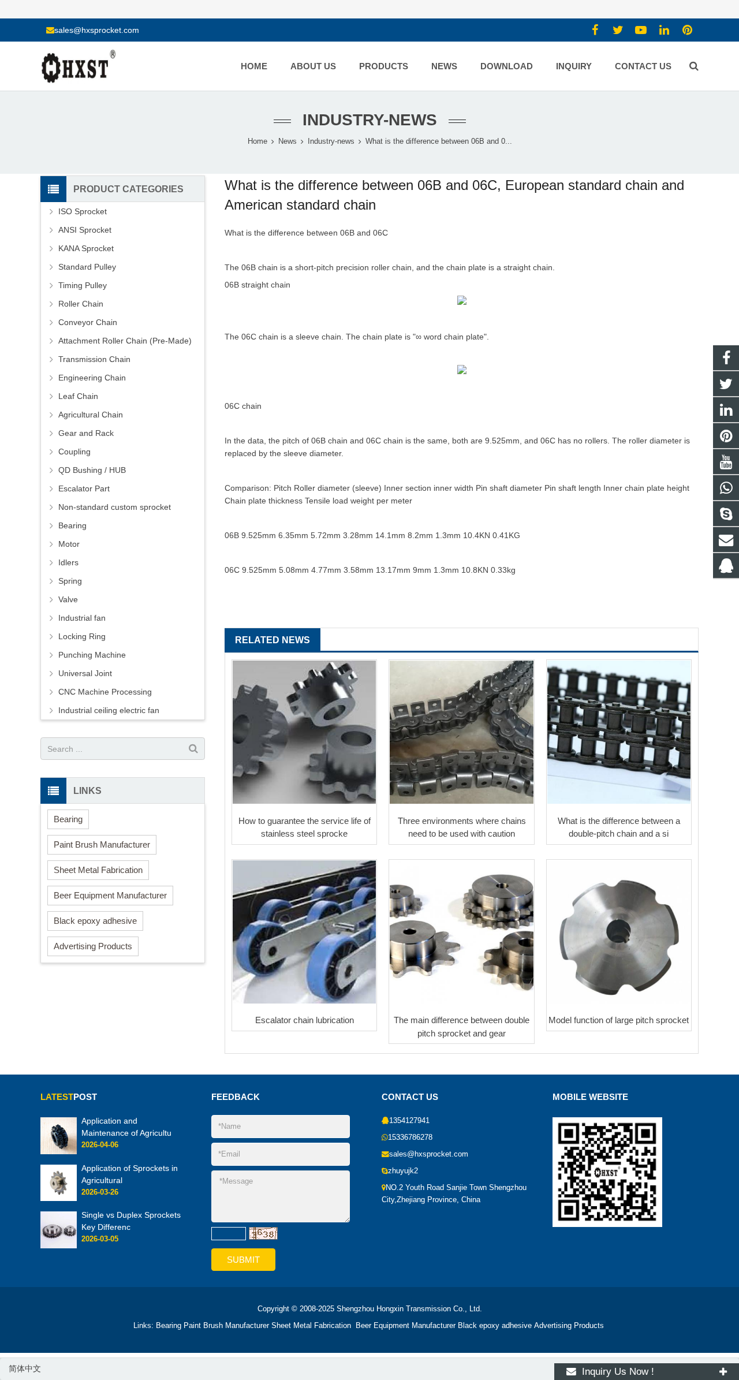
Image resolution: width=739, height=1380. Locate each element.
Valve (68, 599)
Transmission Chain (94, 359)
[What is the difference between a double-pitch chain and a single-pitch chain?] (619, 732)
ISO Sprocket (82, 211)
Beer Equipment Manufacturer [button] (110, 895)
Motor (69, 544)
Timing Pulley (82, 285)
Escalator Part (84, 488)
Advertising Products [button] (93, 946)
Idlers (68, 562)
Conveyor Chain (87, 322)
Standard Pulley (87, 266)
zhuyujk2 (403, 1171)
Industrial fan (82, 617)
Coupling (74, 451)
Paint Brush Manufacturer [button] (102, 844)
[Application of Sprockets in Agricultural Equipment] (58, 1199)
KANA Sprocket (86, 248)
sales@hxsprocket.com (96, 30)
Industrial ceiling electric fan (108, 710)
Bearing (72, 525)
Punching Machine (92, 654)
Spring (70, 580)
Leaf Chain (78, 396)
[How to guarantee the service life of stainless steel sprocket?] (304, 732)
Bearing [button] (68, 819)
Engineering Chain (92, 377)
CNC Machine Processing (105, 691)
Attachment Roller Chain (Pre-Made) (125, 340)
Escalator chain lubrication (304, 1020)
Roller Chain (80, 303)
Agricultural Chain (90, 414)
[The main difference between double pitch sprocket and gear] (461, 932)
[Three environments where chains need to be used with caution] (461, 732)
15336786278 (410, 1137)
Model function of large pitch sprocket (618, 1020)
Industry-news (370, 120)
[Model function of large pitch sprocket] (619, 932)
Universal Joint (85, 673)
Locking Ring (82, 636)
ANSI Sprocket (84, 229)
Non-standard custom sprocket (114, 507)
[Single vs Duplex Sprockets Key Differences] (58, 1245)
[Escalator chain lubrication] (304, 932)
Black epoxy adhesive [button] (95, 921)
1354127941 (409, 1121)
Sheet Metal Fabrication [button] (98, 870)
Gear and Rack (86, 433)
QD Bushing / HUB (92, 470)
